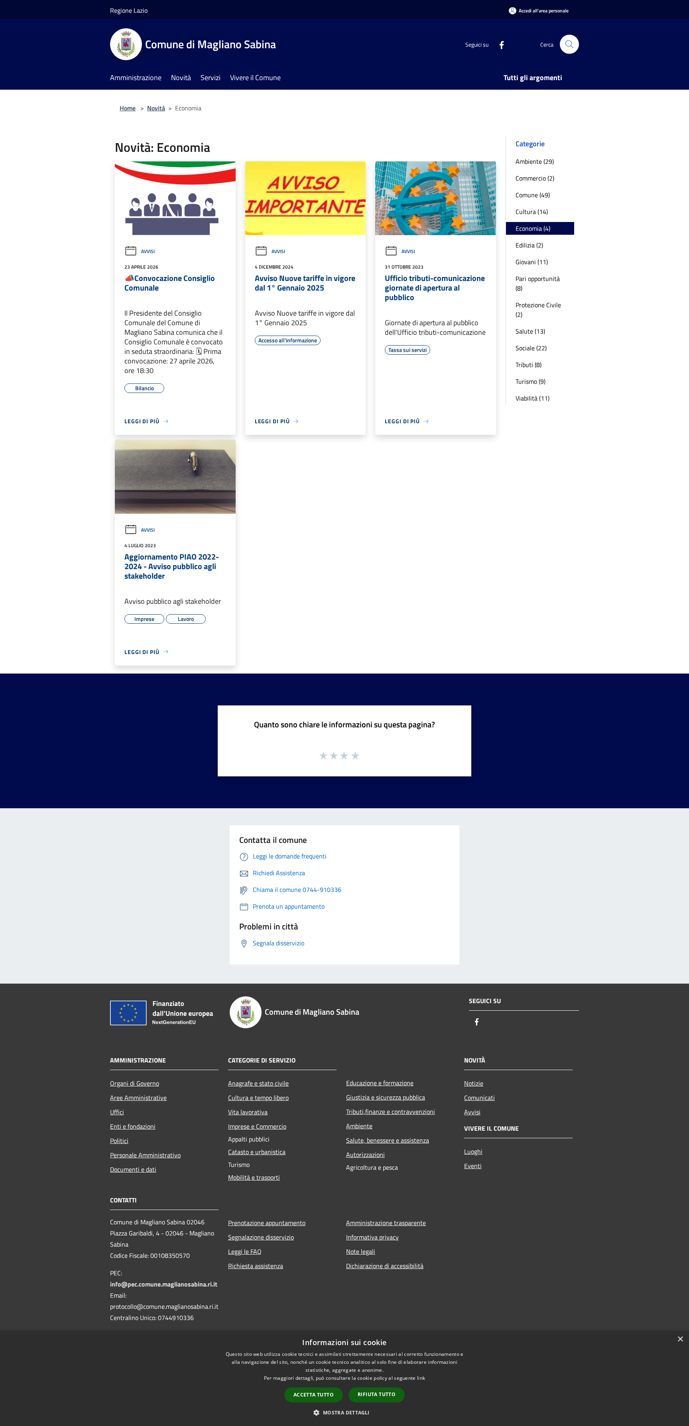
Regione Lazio (129, 10)
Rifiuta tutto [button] (377, 1394)
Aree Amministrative (138, 1097)
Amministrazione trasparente (386, 1223)
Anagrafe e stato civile (258, 1083)
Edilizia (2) (529, 245)
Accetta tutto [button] (313, 1394)
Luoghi (473, 1151)
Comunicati (479, 1097)
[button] (344, 1412)
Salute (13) (530, 331)
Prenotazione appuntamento (266, 1223)
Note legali (360, 1251)
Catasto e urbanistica (256, 1152)
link (421, 1378)
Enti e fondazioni (133, 1126)
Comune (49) (533, 195)
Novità (156, 108)
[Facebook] (498, 44)
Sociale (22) (531, 348)
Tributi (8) (528, 364)
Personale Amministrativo (145, 1155)
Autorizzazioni (365, 1154)
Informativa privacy (372, 1237)
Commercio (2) (535, 178)
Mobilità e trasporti (254, 1177)
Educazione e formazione (379, 1083)
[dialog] (344, 1378)
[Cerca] (569, 44)
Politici (119, 1140)
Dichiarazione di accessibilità (384, 1266)
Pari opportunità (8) (538, 283)
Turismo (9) (530, 381)
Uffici (117, 1112)
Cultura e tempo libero (258, 1097)
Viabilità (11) (532, 398)
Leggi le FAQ (245, 1251)
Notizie (473, 1083)
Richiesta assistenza (255, 1266)
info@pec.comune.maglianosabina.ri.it (163, 1284)
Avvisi (148, 251)
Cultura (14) (532, 211)
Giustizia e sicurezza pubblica (385, 1097)
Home (128, 108)
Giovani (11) (532, 262)
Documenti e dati (133, 1169)
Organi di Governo (134, 1083)
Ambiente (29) (535, 161)
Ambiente (359, 1126)
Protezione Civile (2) (538, 309)
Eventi (473, 1166)
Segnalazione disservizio (261, 1237)
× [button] (680, 1339)
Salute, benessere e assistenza (387, 1140)
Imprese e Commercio (257, 1126)
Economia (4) (533, 228)
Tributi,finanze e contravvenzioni (390, 1111)
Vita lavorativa (248, 1112)
